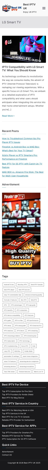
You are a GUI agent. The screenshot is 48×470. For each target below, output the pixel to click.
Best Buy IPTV (22, 284)
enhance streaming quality (33, 295)
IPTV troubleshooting (10, 346)
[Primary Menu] (44, 8)
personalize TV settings (11, 356)
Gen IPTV (24, 300)
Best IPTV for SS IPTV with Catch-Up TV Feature (22, 165)
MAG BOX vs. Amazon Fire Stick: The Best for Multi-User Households (22, 174)
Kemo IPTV (24, 346)
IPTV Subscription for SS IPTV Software (19, 439)
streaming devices (10, 366)
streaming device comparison (29, 361)
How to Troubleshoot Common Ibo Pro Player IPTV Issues (21, 140)
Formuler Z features (10, 300)
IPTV (5, 305)
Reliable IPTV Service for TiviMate (16, 436)
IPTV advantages (16, 305)
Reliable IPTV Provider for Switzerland (18, 420)
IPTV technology (24, 341)
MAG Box (17, 351)
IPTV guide (7, 320)
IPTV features (29, 315)
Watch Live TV (38, 371)
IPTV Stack (20, 330)
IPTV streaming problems (12, 336)
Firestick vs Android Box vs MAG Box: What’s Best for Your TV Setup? (20, 149)
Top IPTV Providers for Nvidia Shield (17, 394)
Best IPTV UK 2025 (32, 463)
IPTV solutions (8, 330)
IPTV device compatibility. (12, 315)
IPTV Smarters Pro (35, 325)
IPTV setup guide (20, 325)
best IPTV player (9, 289)
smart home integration (30, 356)
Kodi (34, 346)
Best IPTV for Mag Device (13, 398)
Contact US (7, 455)
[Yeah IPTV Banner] (21, 231)
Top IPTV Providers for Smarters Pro (17, 432)
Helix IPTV (34, 300)
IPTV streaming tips (30, 336)
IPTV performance (33, 320)
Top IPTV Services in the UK (14, 413)
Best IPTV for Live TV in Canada (15, 417)
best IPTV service (24, 289)
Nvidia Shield (28, 351)
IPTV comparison (22, 310)
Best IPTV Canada (36, 284)
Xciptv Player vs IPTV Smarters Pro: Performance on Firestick (20, 157)
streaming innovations (27, 366)
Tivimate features (24, 371)
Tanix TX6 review (9, 371)
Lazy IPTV (7, 351)
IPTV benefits (8, 310)
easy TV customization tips (12, 295)
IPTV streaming (33, 330)
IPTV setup (7, 325)
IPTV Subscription (9, 341)
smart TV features (10, 361)
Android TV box (9, 284)
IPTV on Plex (19, 320)
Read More (7, 116)
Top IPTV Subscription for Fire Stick (17, 391)
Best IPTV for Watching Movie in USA (18, 410)
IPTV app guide (30, 305)
